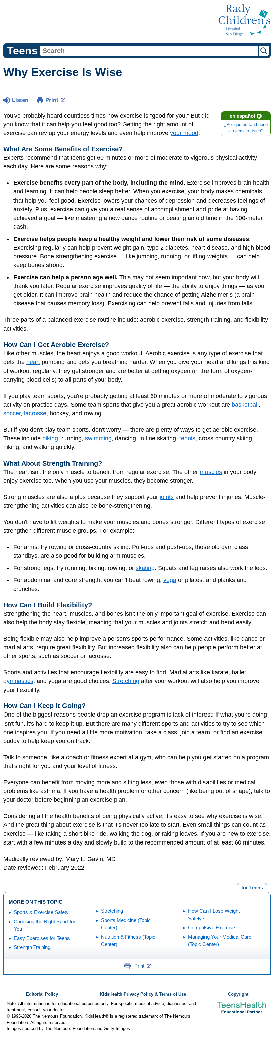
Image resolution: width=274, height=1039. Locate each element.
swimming (98, 438)
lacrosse (35, 413)
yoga (169, 580)
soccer (12, 413)
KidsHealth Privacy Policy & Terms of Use (143, 994)
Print (51, 100)
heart (33, 362)
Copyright (238, 994)
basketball (245, 404)
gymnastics (18, 681)
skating (145, 568)
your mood (184, 133)
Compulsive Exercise (211, 927)
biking (50, 438)
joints (167, 497)
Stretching (125, 681)
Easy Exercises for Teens (42, 938)
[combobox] (149, 51)
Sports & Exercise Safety (41, 912)
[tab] (252, 888)
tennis (187, 438)
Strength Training (32, 947)
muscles (211, 472)
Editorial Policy (42, 994)
